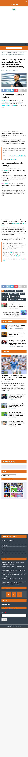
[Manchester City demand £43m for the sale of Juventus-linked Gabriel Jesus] (7, 485)
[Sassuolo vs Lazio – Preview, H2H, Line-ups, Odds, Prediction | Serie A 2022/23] (14, 364)
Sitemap (3, 554)
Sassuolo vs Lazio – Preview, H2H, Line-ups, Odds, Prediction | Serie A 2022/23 (13, 377)
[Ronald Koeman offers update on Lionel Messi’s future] (20, 490)
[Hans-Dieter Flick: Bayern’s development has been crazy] (14, 495)
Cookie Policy (4, 547)
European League (9, 290)
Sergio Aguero (5, 183)
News (22, 293)
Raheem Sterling (11, 105)
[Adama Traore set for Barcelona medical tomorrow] (4, 334)
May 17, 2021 (12, 346)
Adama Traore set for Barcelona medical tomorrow (17, 333)
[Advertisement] (14, 27)
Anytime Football (13, 70)
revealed (6, 170)
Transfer (11, 299)
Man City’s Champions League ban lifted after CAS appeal (17, 326)
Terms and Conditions (6, 543)
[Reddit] (17, 4)
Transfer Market (20, 299)
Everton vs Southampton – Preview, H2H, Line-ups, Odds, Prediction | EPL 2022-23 (16, 423)
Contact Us (3, 552)
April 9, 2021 (5, 70)
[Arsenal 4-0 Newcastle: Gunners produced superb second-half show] (7, 495)
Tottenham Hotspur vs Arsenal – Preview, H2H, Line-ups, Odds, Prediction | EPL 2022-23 (17, 396)
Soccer (4, 299)
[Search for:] (14, 48)
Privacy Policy (4, 545)
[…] (8, 390)
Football (19, 290)
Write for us (4, 550)
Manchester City (5, 100)
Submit (4, 619)
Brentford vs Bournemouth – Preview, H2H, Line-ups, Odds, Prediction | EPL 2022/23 (16, 405)
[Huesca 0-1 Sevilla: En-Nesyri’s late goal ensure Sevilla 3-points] (14, 490)
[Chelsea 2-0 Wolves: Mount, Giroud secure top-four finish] (7, 490)
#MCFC (11, 252)
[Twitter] (14, 4)
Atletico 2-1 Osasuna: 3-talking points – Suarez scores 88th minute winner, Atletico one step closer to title (17, 342)
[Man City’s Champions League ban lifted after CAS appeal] (4, 327)
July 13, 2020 (12, 328)
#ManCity (18, 255)
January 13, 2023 (6, 381)
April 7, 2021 (14, 159)
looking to (6, 103)
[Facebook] (11, 4)
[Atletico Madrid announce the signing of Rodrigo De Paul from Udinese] (20, 485)
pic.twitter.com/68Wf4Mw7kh (18, 156)
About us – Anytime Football (7, 540)
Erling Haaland (16, 223)
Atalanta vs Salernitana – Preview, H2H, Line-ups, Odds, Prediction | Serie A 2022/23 (16, 414)
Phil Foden (5, 296)
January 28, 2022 (13, 336)
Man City (5, 293)
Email (4, 613)
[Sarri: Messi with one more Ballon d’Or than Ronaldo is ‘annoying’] (14, 485)
